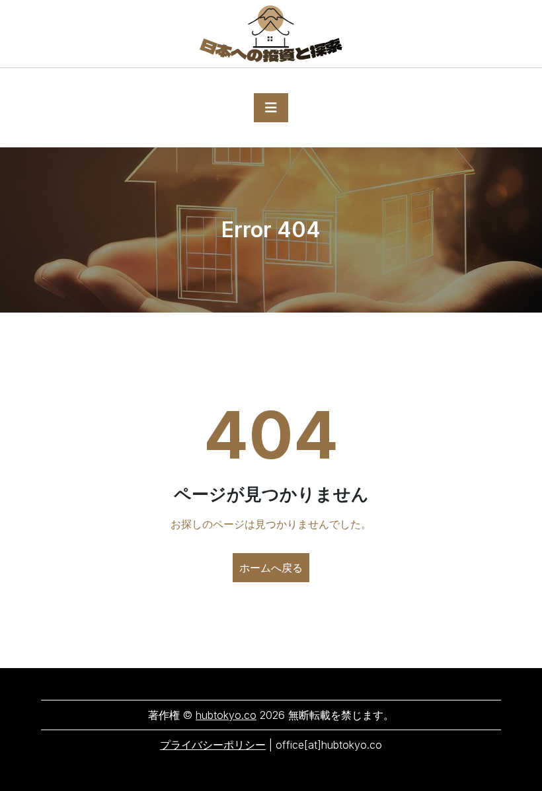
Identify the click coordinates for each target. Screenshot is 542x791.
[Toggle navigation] (271, 107)
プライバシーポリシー (213, 744)
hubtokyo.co (226, 715)
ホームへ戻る (271, 567)
